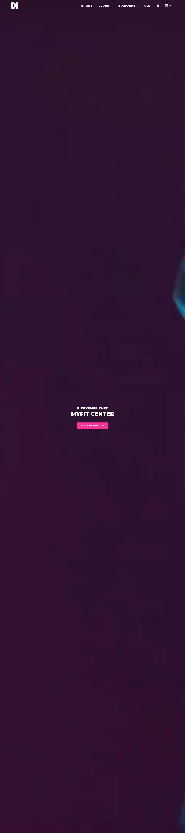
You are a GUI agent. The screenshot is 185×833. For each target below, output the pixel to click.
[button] (110, 6)
